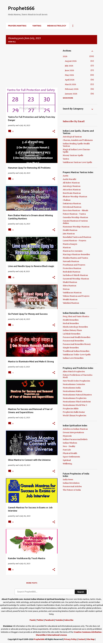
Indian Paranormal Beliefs (75, 439)
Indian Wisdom (70, 443)
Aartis (65, 176)
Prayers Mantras (17, 26)
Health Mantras (70, 230)
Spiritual (67, 460)
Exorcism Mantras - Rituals (75, 210)
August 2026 (71, 61)
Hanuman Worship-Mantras (76, 226)
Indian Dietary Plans (72, 330)
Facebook (49, 620)
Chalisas (66, 200)
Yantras (36, 26)
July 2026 (69, 66)
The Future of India (72, 490)
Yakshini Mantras (71, 303)
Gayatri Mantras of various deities (75, 222)
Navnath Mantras (71, 261)
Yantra (66, 159)
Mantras (67, 247)
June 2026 (69, 70)
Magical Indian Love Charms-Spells (77, 150)
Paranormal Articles (72, 486)
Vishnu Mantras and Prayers (76, 296)
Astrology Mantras (71, 186)
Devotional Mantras (72, 207)
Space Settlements (71, 457)
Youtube (59, 620)
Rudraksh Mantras (71, 272)
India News (68, 479)
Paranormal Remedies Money (77, 344)
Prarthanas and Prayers (74, 265)
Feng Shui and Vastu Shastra (76, 316)
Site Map (90, 639)
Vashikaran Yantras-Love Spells (77, 162)
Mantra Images (70, 244)
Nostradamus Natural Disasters (77, 395)
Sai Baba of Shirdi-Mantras (75, 275)
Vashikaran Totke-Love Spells (77, 354)
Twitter (40, 620)
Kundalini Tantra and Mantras (77, 237)
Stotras (66, 289)
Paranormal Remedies (73, 341)
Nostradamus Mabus (72, 391)
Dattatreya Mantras (72, 203)
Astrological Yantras (72, 136)
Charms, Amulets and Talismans (78, 140)
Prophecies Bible (70, 408)
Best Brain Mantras (72, 193)
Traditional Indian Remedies (76, 351)
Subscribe (68, 620)
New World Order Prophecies (76, 381)
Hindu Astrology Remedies (75, 327)
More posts (31, 583)
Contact (81, 639)
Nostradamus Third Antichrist (77, 401)
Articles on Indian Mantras (75, 429)
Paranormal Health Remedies (76, 337)
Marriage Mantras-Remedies (76, 254)
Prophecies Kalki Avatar (74, 412)
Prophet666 (21, 8)
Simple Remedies (71, 347)
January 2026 (71, 94)
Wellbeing (67, 463)
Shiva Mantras (69, 285)
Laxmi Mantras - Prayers (74, 240)
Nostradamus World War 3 (75, 405)
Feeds (32, 620)
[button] (53, 131)
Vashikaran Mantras (72, 292)
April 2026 (69, 80)
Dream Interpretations (73, 432)
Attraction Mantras (72, 189)
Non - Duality (69, 446)
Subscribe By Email (74, 121)
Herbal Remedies (71, 323)
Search (80, 592)
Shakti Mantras (70, 282)
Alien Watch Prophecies (74, 371)
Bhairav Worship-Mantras (75, 196)
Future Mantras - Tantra (74, 214)
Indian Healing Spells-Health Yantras (76, 144)
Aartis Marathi (69, 179)
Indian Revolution (71, 483)
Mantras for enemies (72, 251)
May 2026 (69, 75)
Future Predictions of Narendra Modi (77, 376)
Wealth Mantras (70, 299)
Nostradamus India (72, 388)
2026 (65, 56)
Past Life (67, 450)
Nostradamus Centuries (74, 384)
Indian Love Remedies (73, 358)
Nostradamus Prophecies (74, 398)
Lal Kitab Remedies (71, 334)
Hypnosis (67, 436)
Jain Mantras (69, 233)
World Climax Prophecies (74, 415)
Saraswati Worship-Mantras (76, 278)
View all (12, 42)
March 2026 (70, 84)
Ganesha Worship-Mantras (75, 217)
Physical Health (70, 453)
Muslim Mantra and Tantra (75, 258)
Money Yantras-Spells (73, 155)
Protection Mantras (72, 268)
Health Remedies (70, 320)
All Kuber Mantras (71, 182)
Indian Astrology (56, 26)
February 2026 (71, 89)
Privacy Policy (70, 639)
